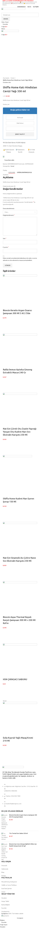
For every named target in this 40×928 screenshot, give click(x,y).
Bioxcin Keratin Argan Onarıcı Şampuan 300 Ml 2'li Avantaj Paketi (23, 816)
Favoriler (4, 908)
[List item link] (20, 796)
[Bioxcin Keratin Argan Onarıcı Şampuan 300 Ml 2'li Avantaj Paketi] (4, 821)
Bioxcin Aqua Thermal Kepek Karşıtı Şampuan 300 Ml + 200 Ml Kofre (19, 620)
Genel (13, 78)
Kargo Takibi (5, 901)
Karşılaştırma (5, 911)
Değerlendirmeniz (9, 215)
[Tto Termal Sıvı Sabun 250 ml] (4, 836)
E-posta (6, 247)
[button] (5, 326)
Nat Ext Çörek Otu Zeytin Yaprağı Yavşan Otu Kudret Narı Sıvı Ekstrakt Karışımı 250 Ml (19, 431)
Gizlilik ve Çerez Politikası (9, 885)
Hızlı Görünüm (5, 331)
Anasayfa (4, 865)
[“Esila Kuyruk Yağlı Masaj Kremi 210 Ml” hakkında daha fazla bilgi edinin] (5, 753)
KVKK (3, 892)
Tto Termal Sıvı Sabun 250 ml (18, 833)
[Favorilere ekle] (5, 321)
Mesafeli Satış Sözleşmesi (9, 882)
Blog (2, 872)
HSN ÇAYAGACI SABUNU (15, 679)
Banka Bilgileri (5, 905)
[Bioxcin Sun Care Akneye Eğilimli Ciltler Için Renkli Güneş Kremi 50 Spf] (4, 851)
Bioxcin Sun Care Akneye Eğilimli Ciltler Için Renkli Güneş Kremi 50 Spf (23, 845)
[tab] (11, 172)
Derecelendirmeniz (8, 208)
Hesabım (4, 898)
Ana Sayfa (6, 78)
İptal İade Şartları (6, 888)
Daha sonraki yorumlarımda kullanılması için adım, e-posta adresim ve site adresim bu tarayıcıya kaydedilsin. (20, 259)
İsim (4, 238)
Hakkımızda (4, 869)
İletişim (3, 875)
